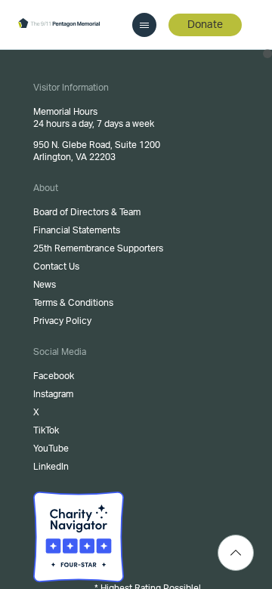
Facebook (53, 376)
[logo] (59, 24)
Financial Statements (76, 230)
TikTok (46, 430)
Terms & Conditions (73, 302)
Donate (205, 25)
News (44, 284)
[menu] (144, 25)
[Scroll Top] (236, 553)
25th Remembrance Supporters (98, 248)
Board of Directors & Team (87, 212)
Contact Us (56, 266)
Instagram (53, 394)
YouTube (51, 448)
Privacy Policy (62, 320)
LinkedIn (51, 466)
